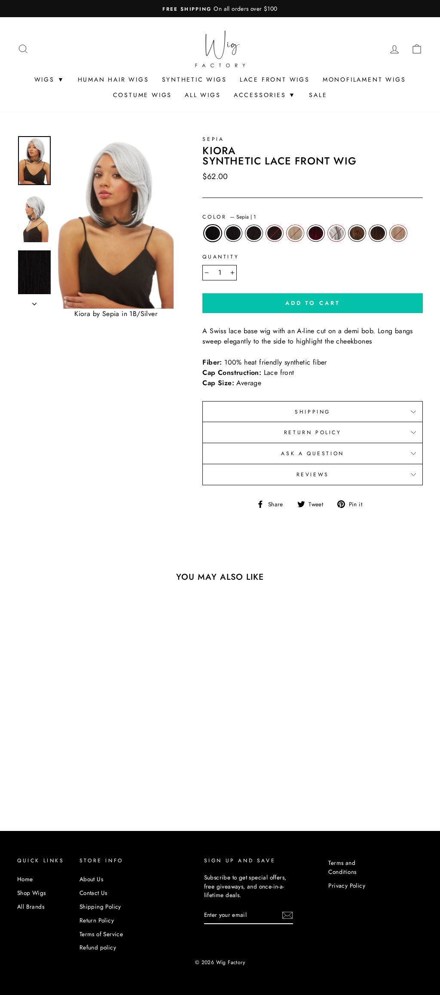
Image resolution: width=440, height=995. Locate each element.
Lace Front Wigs (275, 79)
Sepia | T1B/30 (377, 233)
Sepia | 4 (274, 233)
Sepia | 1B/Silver (336, 233)
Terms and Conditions (342, 867)
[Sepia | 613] (71, 770)
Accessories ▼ (265, 95)
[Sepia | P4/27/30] (48, 780)
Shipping (312, 412)
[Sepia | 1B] (37, 770)
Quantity (220, 257)
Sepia (213, 139)
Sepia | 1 (212, 233)
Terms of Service (101, 934)
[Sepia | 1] (25, 770)
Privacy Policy (346, 885)
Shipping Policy (100, 906)
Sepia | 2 (254, 233)
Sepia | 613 (295, 233)
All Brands (30, 906)
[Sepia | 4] (60, 770)
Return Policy (313, 432)
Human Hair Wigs (113, 79)
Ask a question (312, 453)
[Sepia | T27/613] (71, 780)
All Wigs (202, 95)
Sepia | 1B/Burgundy (315, 233)
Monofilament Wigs (364, 79)
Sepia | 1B (233, 233)
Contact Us (93, 893)
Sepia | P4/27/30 (357, 233)
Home (25, 879)
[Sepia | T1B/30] (60, 780)
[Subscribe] (287, 915)
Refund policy (97, 947)
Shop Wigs (31, 893)
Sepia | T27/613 (398, 233)
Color (229, 217)
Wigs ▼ (49, 79)
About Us (91, 879)
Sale (318, 95)
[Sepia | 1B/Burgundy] (83, 770)
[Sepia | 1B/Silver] (37, 780)
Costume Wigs (142, 95)
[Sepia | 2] (48, 770)
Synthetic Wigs (194, 79)
